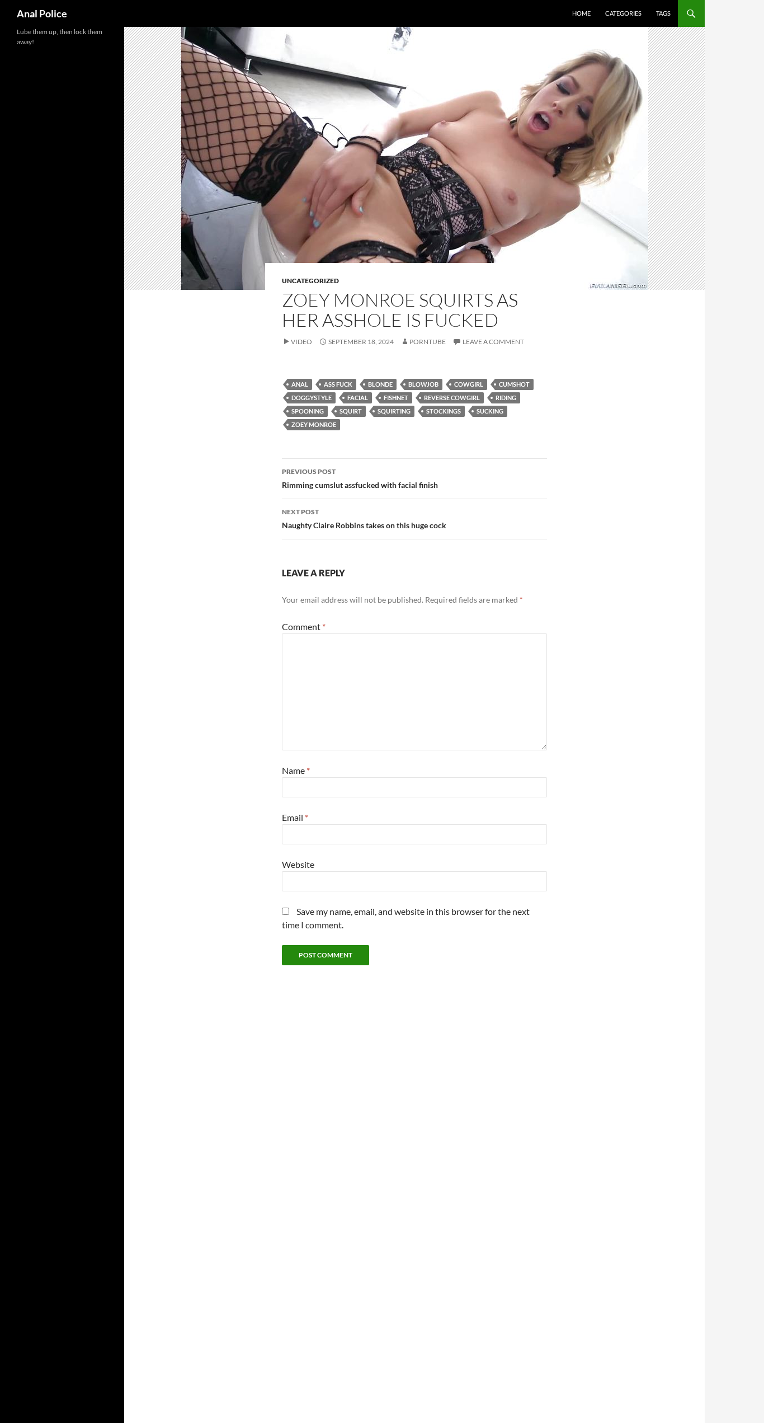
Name (296, 770)
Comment (304, 626)
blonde (380, 384)
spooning (307, 411)
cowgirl (468, 384)
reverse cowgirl (452, 397)
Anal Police (42, 13)
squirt (350, 411)
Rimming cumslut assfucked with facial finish (360, 478)
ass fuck (338, 384)
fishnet (396, 397)
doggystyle (311, 397)
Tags (663, 13)
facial (357, 397)
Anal (299, 384)
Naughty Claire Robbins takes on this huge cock (364, 519)
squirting (394, 411)
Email (295, 817)
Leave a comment (493, 341)
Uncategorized (310, 280)
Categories (623, 13)
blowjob (423, 384)
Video (301, 341)
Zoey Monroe (313, 424)
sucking (490, 411)
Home (581, 13)
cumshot (514, 384)
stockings (443, 411)
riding (506, 397)
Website (298, 864)
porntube (427, 341)
